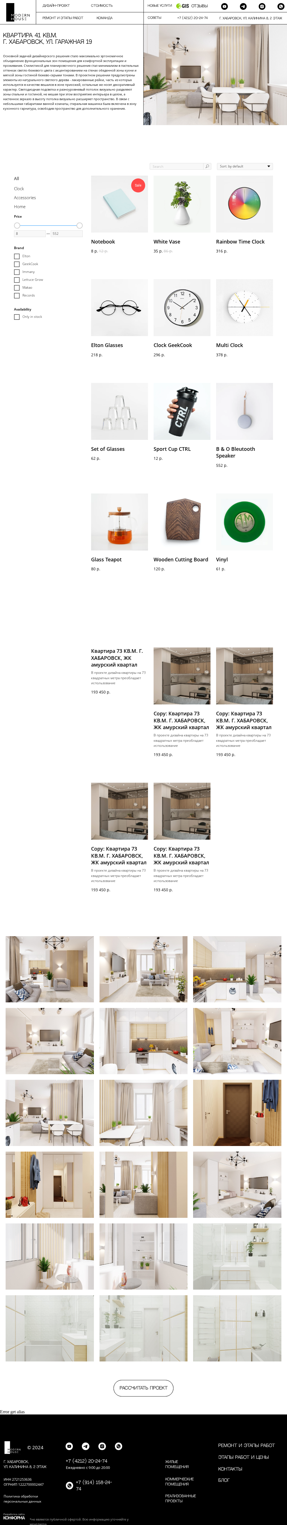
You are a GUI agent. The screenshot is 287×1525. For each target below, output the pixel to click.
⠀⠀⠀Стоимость (98, 5)
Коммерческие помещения (179, 1482)
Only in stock (32, 316)
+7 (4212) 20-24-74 (86, 1461)
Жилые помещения (177, 1464)
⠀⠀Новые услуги (157, 5)
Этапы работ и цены (243, 1457)
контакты (230, 1469)
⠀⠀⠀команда (101, 18)
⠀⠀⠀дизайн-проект (53, 5)
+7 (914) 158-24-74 (94, 1485)
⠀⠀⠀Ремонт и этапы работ (59, 18)
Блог (224, 1480)
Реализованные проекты (180, 1498)
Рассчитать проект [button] (144, 1388)
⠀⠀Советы (152, 17)
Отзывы (199, 6)
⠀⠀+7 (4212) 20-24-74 (190, 18)
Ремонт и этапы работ (246, 1445)
